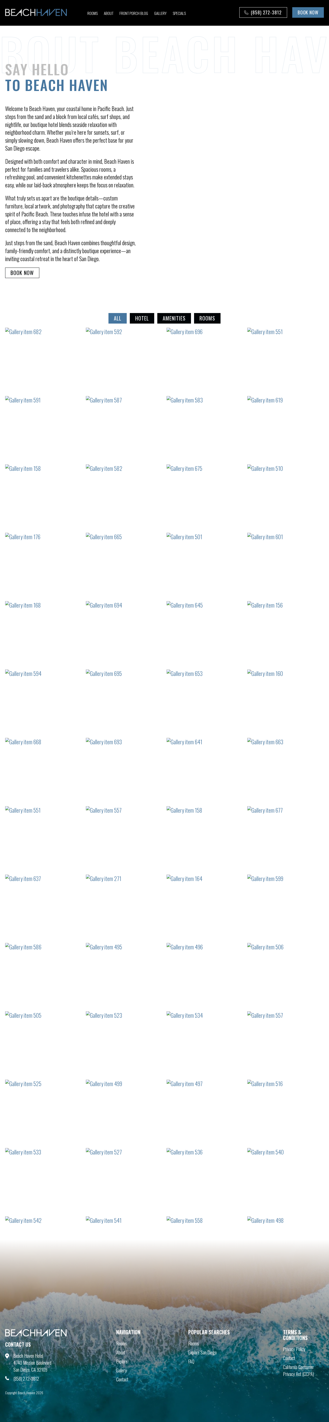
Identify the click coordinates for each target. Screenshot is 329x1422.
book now (308, 12)
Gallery (160, 13)
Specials (179, 13)
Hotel (142, 318)
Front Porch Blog (134, 13)
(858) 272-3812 (266, 12)
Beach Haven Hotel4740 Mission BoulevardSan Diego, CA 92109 (32, 1362)
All (117, 318)
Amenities (174, 318)
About (108, 13)
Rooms (92, 13)
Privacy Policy (294, 1349)
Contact (122, 1379)
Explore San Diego (202, 1352)
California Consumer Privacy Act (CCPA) (298, 1370)
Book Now (22, 273)
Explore (121, 1361)
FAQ (191, 1361)
